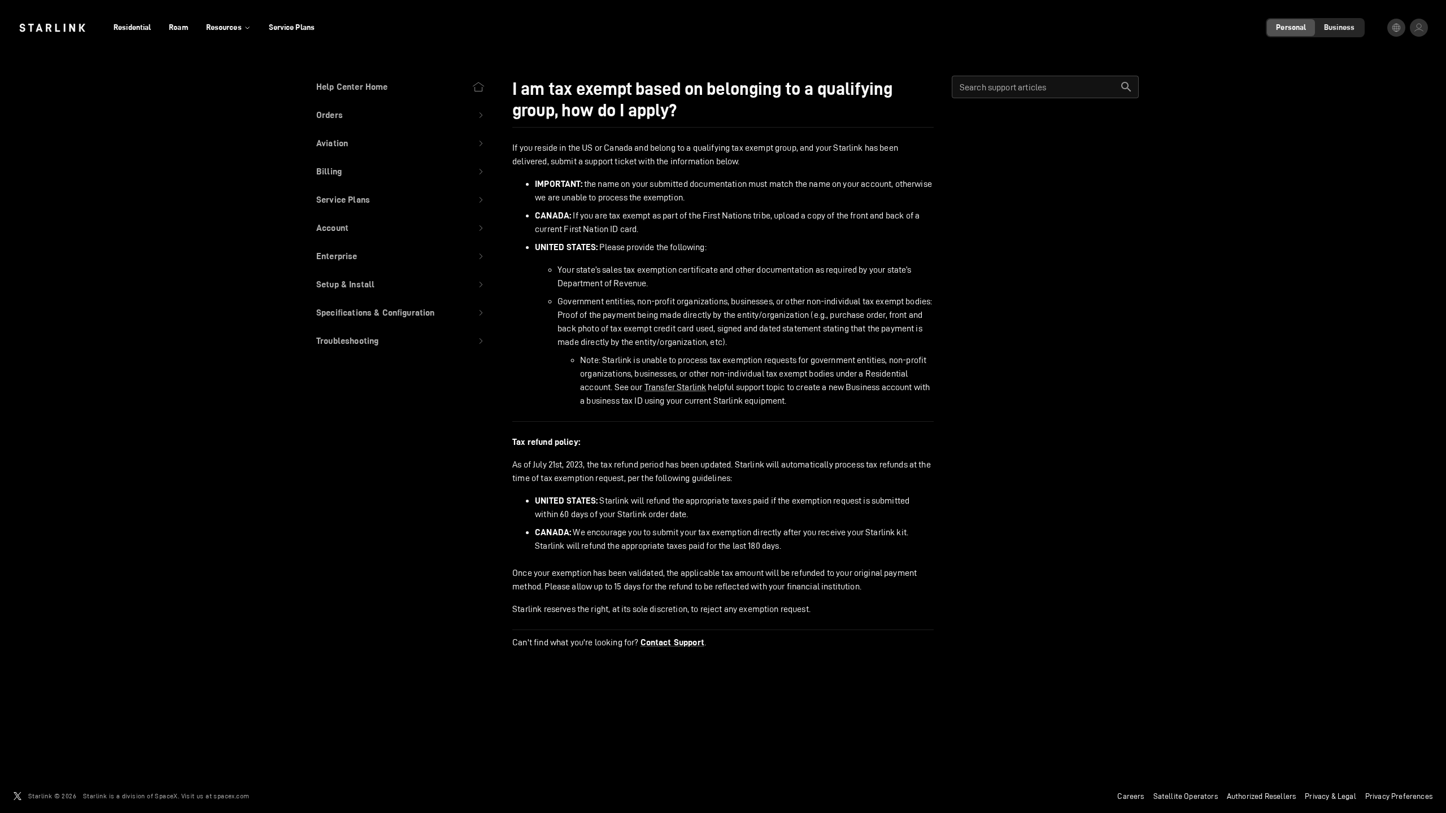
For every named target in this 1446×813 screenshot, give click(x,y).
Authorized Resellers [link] (1261, 796)
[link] (52, 27)
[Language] (1396, 28)
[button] (400, 115)
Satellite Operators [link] (1185, 796)
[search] (1126, 87)
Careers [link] (1130, 796)
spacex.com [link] (231, 795)
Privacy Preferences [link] (1398, 796)
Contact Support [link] (672, 642)
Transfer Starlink (675, 387)
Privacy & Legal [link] (1330, 796)
